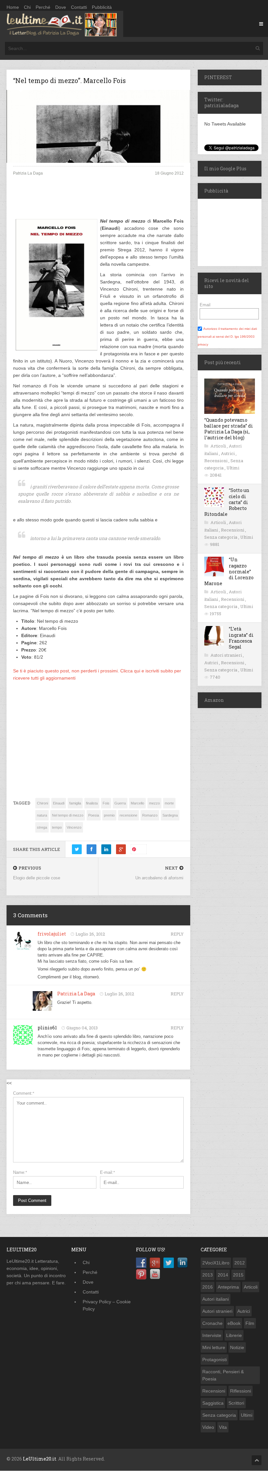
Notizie (237, 1347)
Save (141, 849)
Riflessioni (240, 1391)
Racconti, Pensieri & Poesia (223, 1375)
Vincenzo (74, 827)
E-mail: (107, 1172)
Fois (106, 803)
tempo (57, 827)
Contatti (79, 7)
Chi (27, 7)
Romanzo (150, 815)
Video (208, 1427)
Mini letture (213, 1347)
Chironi (42, 803)
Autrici (228, 453)
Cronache (212, 1323)
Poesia (93, 815)
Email (205, 304)
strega (42, 827)
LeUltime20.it (39, 1459)
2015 (238, 1274)
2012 (239, 1262)
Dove (60, 7)
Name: (20, 1172)
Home (13, 7)
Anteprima (228, 1287)
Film (249, 1323)
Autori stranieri (226, 655)
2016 (207, 1287)
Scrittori (236, 1403)
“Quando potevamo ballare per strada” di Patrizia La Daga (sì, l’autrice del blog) (228, 429)
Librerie (234, 1335)
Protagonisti (214, 1359)
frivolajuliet (52, 934)
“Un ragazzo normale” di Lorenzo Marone (229, 571)
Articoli (218, 446)
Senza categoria (221, 537)
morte (169, 803)
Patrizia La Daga (76, 993)
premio (109, 815)
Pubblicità (102, 7)
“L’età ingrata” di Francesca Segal (241, 638)
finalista (92, 803)
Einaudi (58, 803)
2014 (223, 1274)
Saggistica (213, 1403)
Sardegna (170, 815)
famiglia (75, 803)
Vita (223, 1427)
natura (42, 815)
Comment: (23, 1093)
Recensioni (216, 461)
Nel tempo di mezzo (67, 815)
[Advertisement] (98, 202)
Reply (177, 934)
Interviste (211, 1335)
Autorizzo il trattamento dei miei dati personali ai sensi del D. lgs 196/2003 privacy (227, 336)
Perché (43, 7)
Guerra (120, 803)
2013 (207, 1274)
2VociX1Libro (215, 1262)
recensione (128, 815)
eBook (234, 1323)
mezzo (154, 803)
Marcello (137, 803)
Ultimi (232, 468)
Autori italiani (215, 1299)
